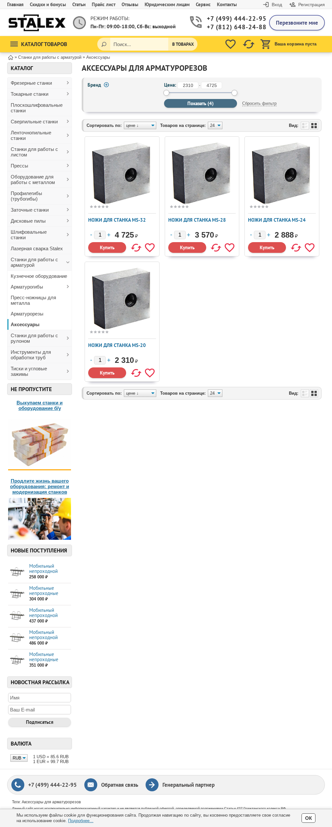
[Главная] (10, 57)
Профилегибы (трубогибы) (26, 196)
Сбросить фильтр (259, 103)
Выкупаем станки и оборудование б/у (40, 405)
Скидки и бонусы (48, 4)
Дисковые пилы (28, 221)
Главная (15, 4)
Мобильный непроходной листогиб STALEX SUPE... (47, 618)
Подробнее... (80, 820)
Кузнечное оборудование (39, 276)
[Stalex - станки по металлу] (37, 22)
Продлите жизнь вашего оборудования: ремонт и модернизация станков (39, 486)
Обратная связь (119, 784)
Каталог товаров (44, 44)
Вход (277, 4)
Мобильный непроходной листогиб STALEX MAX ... (47, 574)
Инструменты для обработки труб (31, 354)
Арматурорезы (27, 313)
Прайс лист (103, 4)
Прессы (19, 165)
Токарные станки (29, 94)
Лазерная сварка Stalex (37, 248)
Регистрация (311, 4)
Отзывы (130, 4)
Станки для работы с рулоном (34, 338)
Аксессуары (25, 324)
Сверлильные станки (34, 121)
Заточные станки (30, 210)
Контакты (227, 4)
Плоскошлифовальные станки (37, 107)
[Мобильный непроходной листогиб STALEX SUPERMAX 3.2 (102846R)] (17, 638)
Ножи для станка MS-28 (197, 220)
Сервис (203, 4)
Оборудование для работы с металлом (33, 179)
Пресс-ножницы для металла (33, 300)
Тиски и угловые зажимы (29, 371)
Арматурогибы (27, 287)
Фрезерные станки (31, 83)
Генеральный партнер (188, 784)
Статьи (79, 4)
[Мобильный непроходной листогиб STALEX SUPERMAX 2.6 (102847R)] (17, 616)
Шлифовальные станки (29, 234)
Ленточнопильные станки (31, 135)
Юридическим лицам (167, 4)
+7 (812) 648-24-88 (233, 27)
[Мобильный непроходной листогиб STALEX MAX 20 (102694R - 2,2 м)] (17, 572)
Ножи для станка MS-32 (117, 220)
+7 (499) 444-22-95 (233, 18)
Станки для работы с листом (34, 151)
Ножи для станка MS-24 (277, 220)
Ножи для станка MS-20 (117, 345)
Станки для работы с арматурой (34, 262)
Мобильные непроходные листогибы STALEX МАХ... (49, 596)
